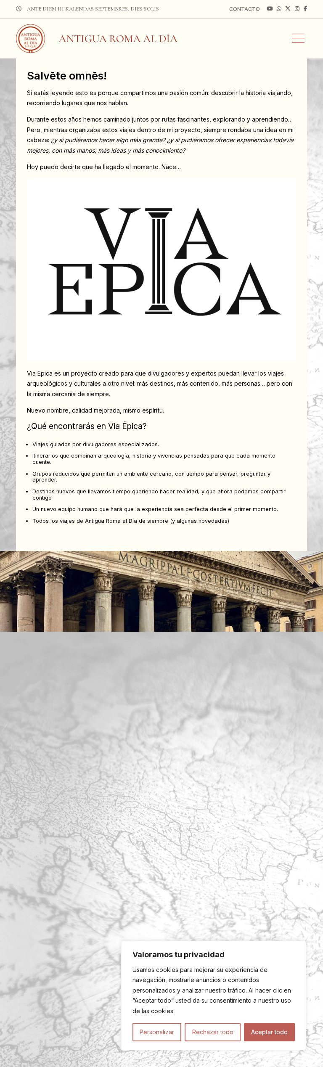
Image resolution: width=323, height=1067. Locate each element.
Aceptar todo (269, 1031)
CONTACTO (244, 9)
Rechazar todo (212, 1031)
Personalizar (157, 1031)
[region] (213, 996)
